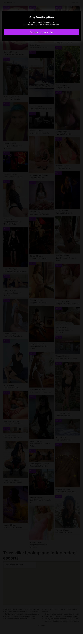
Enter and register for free (41, 32)
